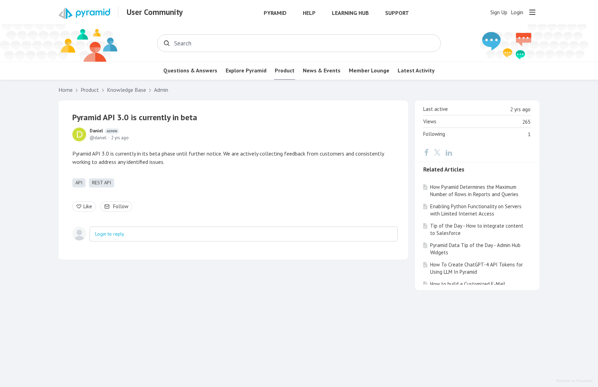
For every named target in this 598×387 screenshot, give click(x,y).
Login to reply (109, 234)
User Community (155, 12)
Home (65, 90)
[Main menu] (532, 12)
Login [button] (517, 12)
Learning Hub (350, 13)
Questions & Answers (190, 70)
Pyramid (275, 13)
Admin (161, 90)
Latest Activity (416, 70)
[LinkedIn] (449, 152)
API (78, 182)
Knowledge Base (126, 90)
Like (87, 206)
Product (285, 70)
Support (397, 13)
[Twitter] (437, 152)
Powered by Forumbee (574, 381)
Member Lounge (369, 70)
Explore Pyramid (246, 70)
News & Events (322, 70)
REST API (101, 182)
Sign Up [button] (498, 12)
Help (309, 13)
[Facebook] (426, 152)
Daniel (103, 131)
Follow (120, 206)
